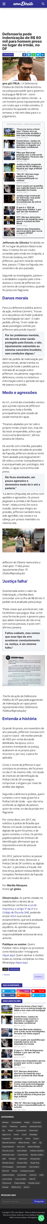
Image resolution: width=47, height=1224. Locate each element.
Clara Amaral (21, 1167)
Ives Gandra (21, 1175)
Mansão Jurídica (37, 1155)
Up (40, 1143)
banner (26, 1187)
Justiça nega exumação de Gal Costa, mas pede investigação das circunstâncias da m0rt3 (28, 199)
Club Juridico (34, 1167)
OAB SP (32, 1179)
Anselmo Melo (22, 1163)
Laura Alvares (23, 1155)
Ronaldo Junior (33, 1183)
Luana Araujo (7, 1179)
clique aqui (8, 955)
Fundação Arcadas (27, 1171)
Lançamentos (21, 1130)
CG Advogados (7, 1167)
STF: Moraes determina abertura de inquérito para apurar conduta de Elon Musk (29, 220)
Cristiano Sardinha (36, 1151)
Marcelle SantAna (8, 1143)
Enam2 (14, 1171)
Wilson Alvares (24, 1143)
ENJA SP (5, 1171)
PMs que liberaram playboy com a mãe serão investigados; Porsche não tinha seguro (29, 156)
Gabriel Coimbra (8, 1175)
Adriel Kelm (23, 1159)
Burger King (35, 1163)
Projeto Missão (19, 1183)
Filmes (27, 1139)
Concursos (37, 1122)
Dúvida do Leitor (8, 1155)
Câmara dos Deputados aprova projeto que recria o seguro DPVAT (29, 231)
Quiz (34, 1143)
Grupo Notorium (8, 1147)
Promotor (12, 1159)
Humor (16, 1134)
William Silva (16, 1187)
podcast (24, 1126)
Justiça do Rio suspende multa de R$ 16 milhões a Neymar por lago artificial (29, 166)
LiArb (41, 1175)
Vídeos (10, 1130)
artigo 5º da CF (25, 909)
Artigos (27, 1122)
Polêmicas (13, 1126)
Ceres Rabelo (22, 1151)
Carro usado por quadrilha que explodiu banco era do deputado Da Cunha (29, 188)
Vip (3, 1130)
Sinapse (5, 1187)
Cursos (36, 1139)
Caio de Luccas (8, 1151)
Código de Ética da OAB (15, 912)
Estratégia (33, 1134)
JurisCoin (32, 1175)
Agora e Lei (6, 1134)
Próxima (38, 977)
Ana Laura (21, 1147)
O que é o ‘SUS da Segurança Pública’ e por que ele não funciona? (28, 209)
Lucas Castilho (20, 1179)
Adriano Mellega (34, 1147)
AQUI (13, 916)
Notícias (5, 1122)
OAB (4, 1159)
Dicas (4, 1126)
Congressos (18, 1139)
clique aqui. (21, 962)
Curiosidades (8, 54)
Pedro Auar (33, 1130)
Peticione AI (6, 1183)
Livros (24, 1134)
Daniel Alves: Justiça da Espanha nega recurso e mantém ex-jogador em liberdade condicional (28, 144)
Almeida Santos (8, 1163)
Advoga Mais (35, 1159)
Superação (6, 1139)
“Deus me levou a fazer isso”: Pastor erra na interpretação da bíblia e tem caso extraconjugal (28, 132)
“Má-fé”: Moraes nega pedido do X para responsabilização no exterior (27, 177)
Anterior (7, 975)
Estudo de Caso (35, 1126)
